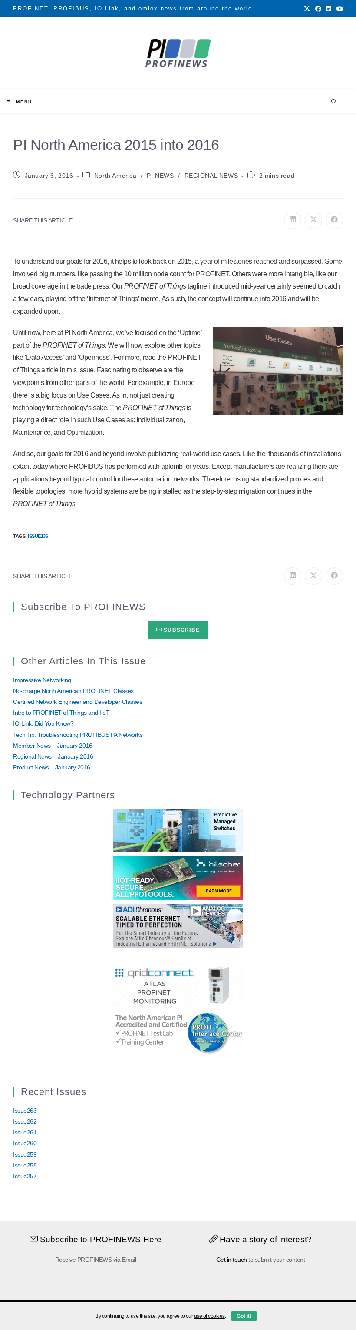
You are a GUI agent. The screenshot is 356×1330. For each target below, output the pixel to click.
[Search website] (334, 102)
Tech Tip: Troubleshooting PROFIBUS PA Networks (77, 734)
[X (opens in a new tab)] (307, 8)
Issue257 (24, 1176)
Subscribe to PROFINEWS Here (100, 1239)
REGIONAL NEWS (211, 175)
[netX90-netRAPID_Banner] (178, 877)
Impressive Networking (42, 680)
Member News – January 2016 (52, 745)
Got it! (244, 1316)
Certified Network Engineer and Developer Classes (77, 701)
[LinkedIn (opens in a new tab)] (328, 8)
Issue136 (38, 536)
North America (115, 175)
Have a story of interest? (265, 1239)
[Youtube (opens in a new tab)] (338, 8)
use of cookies (209, 1316)
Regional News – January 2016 (53, 756)
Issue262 (24, 1121)
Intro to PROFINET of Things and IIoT (61, 712)
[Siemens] (178, 1031)
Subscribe (181, 630)
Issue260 (24, 1143)
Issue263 (24, 1110)
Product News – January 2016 (51, 767)
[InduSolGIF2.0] (178, 829)
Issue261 (24, 1132)
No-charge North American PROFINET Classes (73, 690)
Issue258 (24, 1165)
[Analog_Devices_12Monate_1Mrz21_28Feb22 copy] (178, 925)
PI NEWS (160, 175)
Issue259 (24, 1154)
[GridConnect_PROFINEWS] (178, 984)
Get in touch (231, 1259)
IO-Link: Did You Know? (43, 723)
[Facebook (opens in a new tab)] (318, 8)
